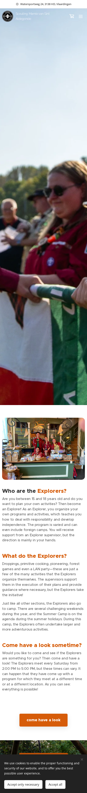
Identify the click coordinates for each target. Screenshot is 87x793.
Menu (80, 16)
